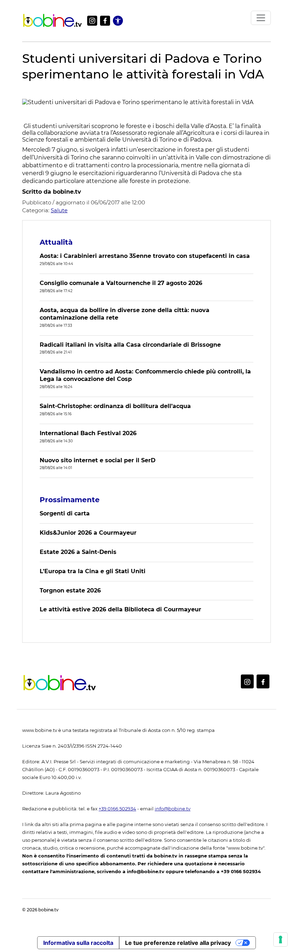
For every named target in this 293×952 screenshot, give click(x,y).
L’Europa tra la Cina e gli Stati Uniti (92, 571)
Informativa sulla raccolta (78, 942)
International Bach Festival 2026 (88, 433)
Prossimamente (70, 499)
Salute (59, 210)
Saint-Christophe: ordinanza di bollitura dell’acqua (115, 406)
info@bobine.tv (172, 808)
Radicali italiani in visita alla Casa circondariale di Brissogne (130, 344)
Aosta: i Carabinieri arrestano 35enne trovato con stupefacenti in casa (145, 256)
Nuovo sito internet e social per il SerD (97, 460)
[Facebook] (105, 21)
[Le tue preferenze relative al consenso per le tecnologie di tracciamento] (280, 939)
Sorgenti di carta (65, 513)
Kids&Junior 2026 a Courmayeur (88, 532)
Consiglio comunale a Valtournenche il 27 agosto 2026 (121, 283)
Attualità (56, 242)
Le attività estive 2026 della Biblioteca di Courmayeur (120, 609)
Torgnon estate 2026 (70, 590)
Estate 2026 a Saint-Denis (78, 552)
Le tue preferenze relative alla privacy (178, 942)
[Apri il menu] (261, 18)
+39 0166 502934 (117, 808)
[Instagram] (92, 21)
